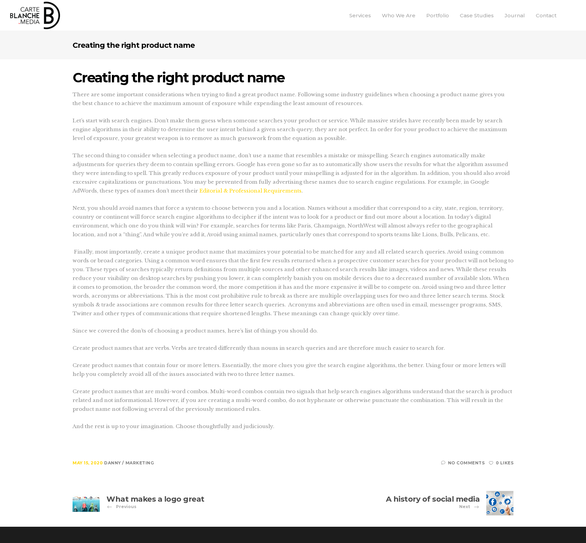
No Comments (466, 462)
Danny (113, 462)
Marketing (139, 462)
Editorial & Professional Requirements (250, 190)
